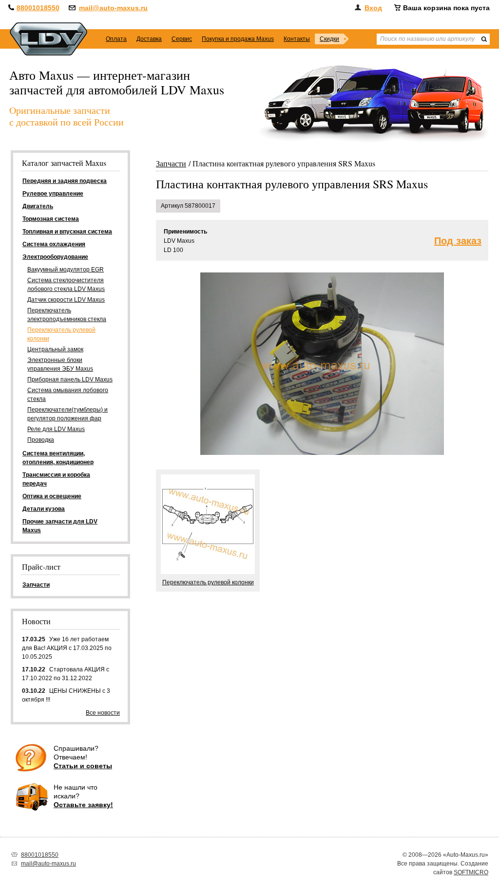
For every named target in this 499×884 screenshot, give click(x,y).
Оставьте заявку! (83, 805)
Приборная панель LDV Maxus (70, 379)
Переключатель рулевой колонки (61, 334)
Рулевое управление (52, 193)
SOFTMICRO (471, 872)
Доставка (149, 39)
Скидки (329, 39)
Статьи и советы (83, 766)
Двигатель (37, 206)
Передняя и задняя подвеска (64, 181)
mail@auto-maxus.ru (113, 8)
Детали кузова (43, 508)
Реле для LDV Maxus (56, 429)
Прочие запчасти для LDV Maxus (59, 526)
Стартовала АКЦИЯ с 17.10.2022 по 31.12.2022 (65, 674)
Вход (373, 8)
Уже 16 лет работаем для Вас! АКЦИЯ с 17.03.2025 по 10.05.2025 (67, 648)
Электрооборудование (55, 256)
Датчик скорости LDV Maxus (66, 299)
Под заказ (457, 241)
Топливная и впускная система (67, 231)
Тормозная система (50, 219)
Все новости (103, 712)
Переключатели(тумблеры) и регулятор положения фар (67, 414)
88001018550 (38, 8)
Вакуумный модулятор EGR (65, 269)
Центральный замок (55, 349)
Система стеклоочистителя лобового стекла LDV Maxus (66, 284)
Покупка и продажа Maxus (238, 39)
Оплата (116, 39)
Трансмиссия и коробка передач (56, 479)
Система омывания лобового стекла (67, 394)
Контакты (297, 39)
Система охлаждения (53, 244)
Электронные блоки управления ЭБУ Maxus (60, 364)
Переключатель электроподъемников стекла (66, 315)
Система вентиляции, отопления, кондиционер (58, 458)
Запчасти (171, 163)
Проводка (40, 439)
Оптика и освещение (51, 496)
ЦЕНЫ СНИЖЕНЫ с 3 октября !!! (66, 695)
